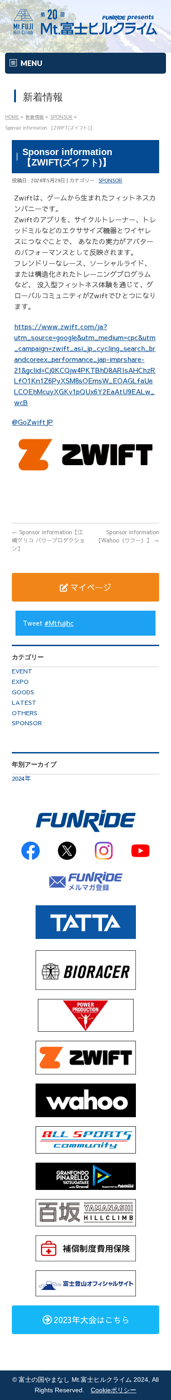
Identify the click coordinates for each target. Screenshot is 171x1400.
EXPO (20, 681)
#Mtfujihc (58, 622)
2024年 (21, 778)
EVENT (22, 671)
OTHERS (24, 713)
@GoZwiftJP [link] (32, 422)
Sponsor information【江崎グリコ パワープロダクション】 (48, 540)
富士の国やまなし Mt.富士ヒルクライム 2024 (83, 1379)
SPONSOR (110, 180)
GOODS (23, 692)
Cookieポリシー (113, 1390)
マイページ (89, 587)
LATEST (24, 702)
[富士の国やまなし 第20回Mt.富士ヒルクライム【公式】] (85, 37)
